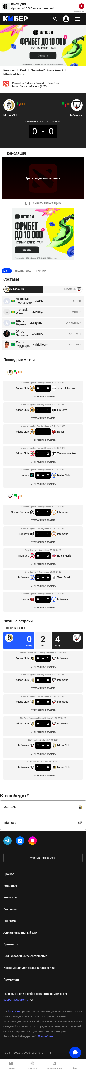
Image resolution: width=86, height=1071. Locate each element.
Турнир (41, 270)
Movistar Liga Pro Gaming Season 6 (47, 70)
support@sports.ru (15, 999)
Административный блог (20, 932)
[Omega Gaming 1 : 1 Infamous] (69, 104)
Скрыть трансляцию (47, 203)
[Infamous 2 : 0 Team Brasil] (63, 103)
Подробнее (45, 1036)
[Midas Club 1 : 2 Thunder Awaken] (19, 105)
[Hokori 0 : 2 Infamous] (62, 103)
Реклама (9, 921)
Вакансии (10, 909)
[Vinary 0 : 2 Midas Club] (17, 103)
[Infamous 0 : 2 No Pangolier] (65, 105)
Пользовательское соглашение (25, 956)
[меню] (78, 19)
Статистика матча (43, 396)
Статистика (23, 270)
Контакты (10, 897)
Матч (6, 270)
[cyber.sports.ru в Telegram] (8, 841)
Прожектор (11, 944)
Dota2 (23, 70)
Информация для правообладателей (29, 967)
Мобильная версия (43, 857)
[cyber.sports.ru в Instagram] (33, 841)
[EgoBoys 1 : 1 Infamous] (67, 104)
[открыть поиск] (55, 19)
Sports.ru (14, 1011)
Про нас (8, 874)
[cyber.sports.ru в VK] (21, 841)
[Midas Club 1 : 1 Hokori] (21, 104)
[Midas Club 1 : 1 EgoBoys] (22, 104)
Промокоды (11, 979)
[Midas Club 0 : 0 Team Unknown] (24, 104)
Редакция (10, 885)
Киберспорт (9, 70)
